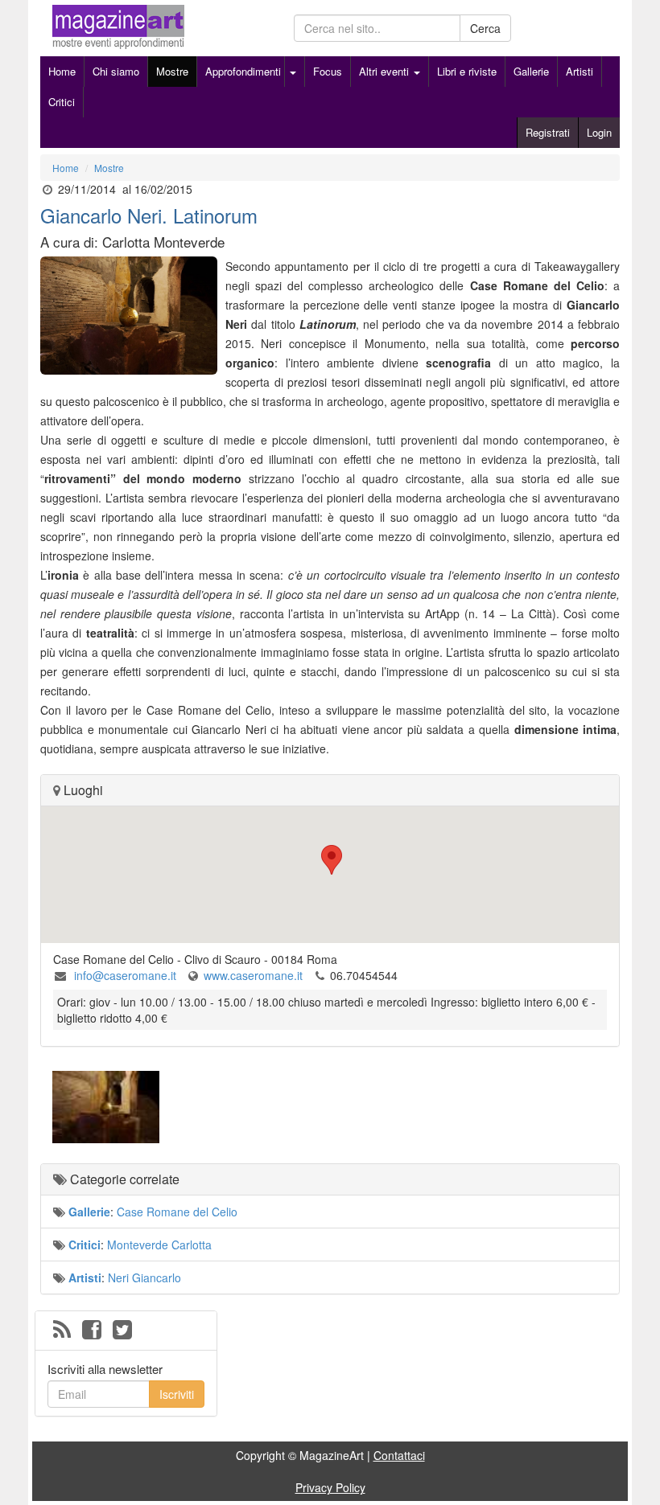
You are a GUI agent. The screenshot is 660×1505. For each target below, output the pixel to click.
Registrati (548, 132)
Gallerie (531, 71)
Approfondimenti (243, 71)
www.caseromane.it (253, 975)
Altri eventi (385, 71)
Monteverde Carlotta (159, 1244)
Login (599, 132)
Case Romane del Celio (177, 1212)
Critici (61, 101)
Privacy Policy (330, 1487)
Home (62, 71)
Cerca (485, 28)
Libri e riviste (467, 71)
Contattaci (399, 1455)
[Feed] (62, 1330)
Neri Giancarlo (144, 1277)
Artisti (579, 71)
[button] (330, 860)
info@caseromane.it (123, 975)
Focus (327, 71)
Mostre (172, 71)
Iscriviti (176, 1394)
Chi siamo (116, 71)
